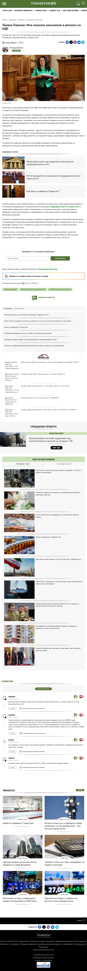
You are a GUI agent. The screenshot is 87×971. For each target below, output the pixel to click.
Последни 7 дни (22, 464)
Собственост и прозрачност (10, 944)
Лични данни (43, 947)
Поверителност (24, 941)
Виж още (56, 448)
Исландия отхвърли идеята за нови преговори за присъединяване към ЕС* (30, 339)
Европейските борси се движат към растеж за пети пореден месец (61, 899)
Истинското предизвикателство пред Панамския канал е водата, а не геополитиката (34, 346)
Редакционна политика (64, 941)
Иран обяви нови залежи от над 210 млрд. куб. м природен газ (58, 559)
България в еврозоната (23, 10)
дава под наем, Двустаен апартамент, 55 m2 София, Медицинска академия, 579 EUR (50, 362)
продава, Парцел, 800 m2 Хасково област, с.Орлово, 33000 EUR (43, 374)
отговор (12, 708)
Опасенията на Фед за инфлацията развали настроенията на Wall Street (20, 899)
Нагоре (79, 920)
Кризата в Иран (41, 10)
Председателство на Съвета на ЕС (33, 289)
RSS (16, 941)
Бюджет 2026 (55, 10)
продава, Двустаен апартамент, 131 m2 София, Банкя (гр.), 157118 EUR (45, 386)
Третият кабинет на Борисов (60, 289)
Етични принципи (80, 941)
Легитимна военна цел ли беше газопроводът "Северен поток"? (26, 315)
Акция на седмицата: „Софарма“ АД (48, 537)
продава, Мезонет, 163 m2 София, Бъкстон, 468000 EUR (40, 398)
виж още (80, 790)
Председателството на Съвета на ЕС (65, 206)
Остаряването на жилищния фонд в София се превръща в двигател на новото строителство (56, 627)
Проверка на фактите (28, 944)
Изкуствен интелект (71, 10)
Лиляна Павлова (10, 289)
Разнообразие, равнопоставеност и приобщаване (55, 944)
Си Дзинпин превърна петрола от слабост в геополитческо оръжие (28, 333)
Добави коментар (43, 689)
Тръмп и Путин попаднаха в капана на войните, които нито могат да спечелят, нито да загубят (37, 321)
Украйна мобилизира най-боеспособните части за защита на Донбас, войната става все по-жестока (57, 605)
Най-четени (19, 309)
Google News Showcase (48, 269)
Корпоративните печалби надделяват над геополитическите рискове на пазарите (49, 439)
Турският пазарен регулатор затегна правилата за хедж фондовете (19, 863)
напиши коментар (46, 297)
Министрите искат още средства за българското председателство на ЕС (50, 163)
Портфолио (50, 941)
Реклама (11, 941)
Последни (8, 309)
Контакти (3, 941)
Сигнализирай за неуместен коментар (33, 708)
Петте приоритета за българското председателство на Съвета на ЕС (53, 177)
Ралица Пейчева (16, 48)
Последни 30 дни (64, 464)
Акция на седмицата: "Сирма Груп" (16, 327)
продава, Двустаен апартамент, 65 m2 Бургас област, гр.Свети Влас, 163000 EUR (48, 410)
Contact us (39, 960)
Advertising (48, 960)
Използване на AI (80, 944)
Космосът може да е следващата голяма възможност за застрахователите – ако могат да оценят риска (63, 826)
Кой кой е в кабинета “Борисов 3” (43, 191)
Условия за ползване (38, 941)
